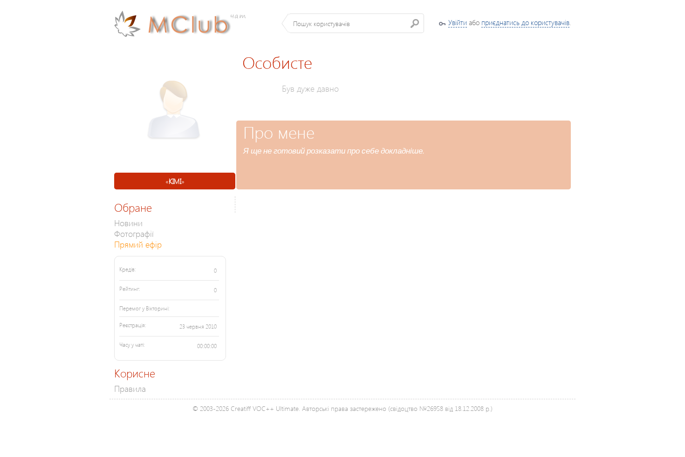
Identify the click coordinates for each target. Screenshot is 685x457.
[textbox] (356, 23)
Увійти (457, 22)
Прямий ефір (138, 244)
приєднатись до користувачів (525, 22)
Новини (128, 222)
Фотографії (134, 233)
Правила (130, 388)
